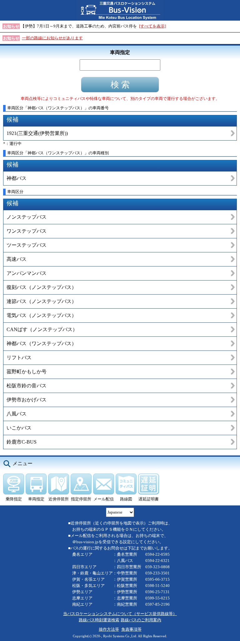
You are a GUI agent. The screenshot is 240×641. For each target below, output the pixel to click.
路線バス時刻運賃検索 (99, 620)
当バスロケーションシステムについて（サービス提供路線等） (120, 613)
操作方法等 (109, 629)
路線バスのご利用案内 (141, 620)
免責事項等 (131, 629)
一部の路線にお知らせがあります (52, 38)
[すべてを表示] (152, 26)
